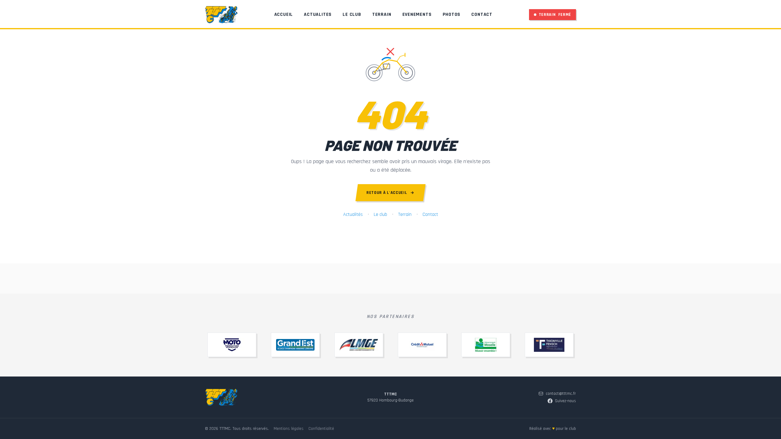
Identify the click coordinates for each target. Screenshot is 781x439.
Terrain (381, 14)
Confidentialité (321, 428)
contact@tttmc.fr (561, 393)
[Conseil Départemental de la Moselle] (485, 345)
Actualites (318, 14)
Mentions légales (289, 428)
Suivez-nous (565, 401)
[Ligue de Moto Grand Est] (358, 345)
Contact (481, 14)
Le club (380, 214)
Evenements (417, 14)
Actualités (353, 214)
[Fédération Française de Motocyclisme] (231, 345)
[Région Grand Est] (295, 345)
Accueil (283, 14)
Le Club (352, 14)
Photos (452, 14)
